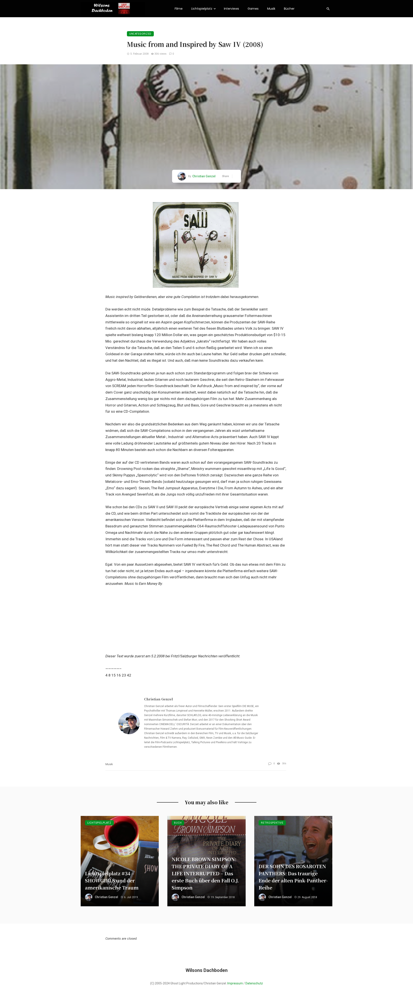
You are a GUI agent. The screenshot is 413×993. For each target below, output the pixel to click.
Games (253, 8)
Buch (178, 822)
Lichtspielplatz (201, 8)
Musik (271, 8)
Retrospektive (272, 822)
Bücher (289, 8)
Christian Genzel (204, 176)
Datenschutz (254, 983)
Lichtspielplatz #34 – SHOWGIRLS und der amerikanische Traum (112, 880)
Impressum (235, 983)
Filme (179, 8)
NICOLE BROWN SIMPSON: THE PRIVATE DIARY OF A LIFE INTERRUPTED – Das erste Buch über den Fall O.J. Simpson (205, 873)
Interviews (231, 8)
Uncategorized (140, 33)
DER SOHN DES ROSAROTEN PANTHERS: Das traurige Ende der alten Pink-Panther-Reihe (293, 877)
